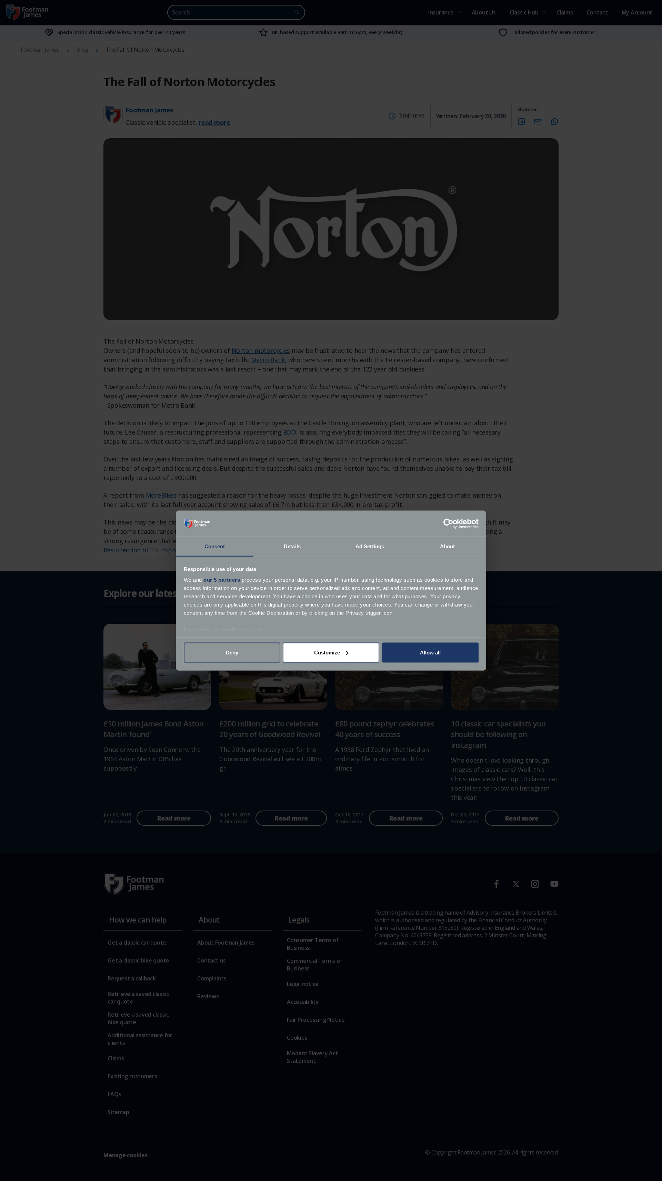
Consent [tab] (214, 546)
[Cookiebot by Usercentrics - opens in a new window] (448, 524)
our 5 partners (221, 580)
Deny (232, 652)
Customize (327, 652)
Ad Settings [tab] (369, 546)
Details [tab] (292, 546)
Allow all (430, 652)
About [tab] (447, 546)
